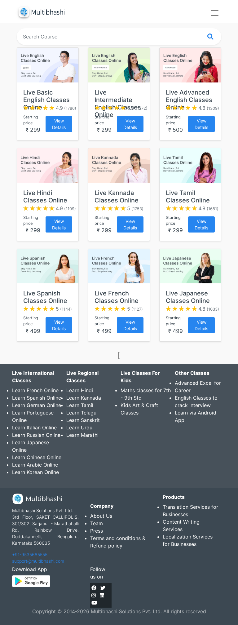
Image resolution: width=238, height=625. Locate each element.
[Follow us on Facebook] (94, 588)
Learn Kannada (83, 398)
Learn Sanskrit (83, 420)
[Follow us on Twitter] (103, 588)
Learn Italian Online (34, 427)
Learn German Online (36, 405)
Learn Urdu (79, 427)
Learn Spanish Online (36, 398)
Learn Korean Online (35, 472)
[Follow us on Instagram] (93, 595)
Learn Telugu (81, 413)
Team (96, 523)
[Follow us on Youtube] (94, 603)
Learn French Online (35, 390)
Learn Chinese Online (36, 457)
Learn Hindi (79, 390)
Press (96, 531)
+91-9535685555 (29, 554)
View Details (59, 124)
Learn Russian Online (36, 435)
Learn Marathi (82, 435)
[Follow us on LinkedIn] (102, 595)
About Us (101, 516)
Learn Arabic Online (35, 465)
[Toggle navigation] (214, 13)
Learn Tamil (79, 405)
